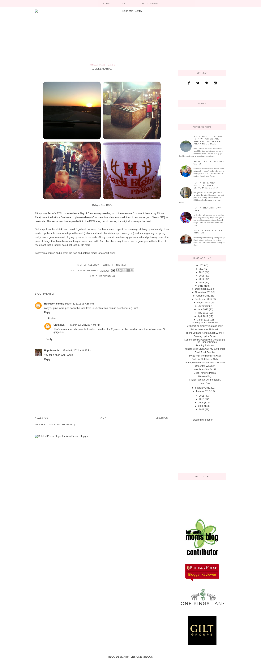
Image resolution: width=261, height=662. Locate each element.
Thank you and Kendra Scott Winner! (205, 333)
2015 (201, 275)
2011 (201, 395)
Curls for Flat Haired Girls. (205, 359)
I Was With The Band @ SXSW (205, 355)
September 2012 (203, 299)
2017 (202, 269)
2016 (201, 272)
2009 (200, 402)
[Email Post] (113, 270)
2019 (202, 265)
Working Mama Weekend (205, 322)
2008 (200, 406)
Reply (47, 312)
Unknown (59, 324)
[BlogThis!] (121, 270)
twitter (106, 265)
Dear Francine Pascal (205, 373)
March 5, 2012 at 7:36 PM (79, 303)
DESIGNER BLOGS (141, 656)
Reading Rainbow (204, 345)
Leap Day (205, 383)
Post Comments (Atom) (62, 424)
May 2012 (203, 313)
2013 (201, 282)
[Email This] (117, 270)
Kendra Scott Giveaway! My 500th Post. (205, 349)
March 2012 (203, 319)
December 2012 (203, 289)
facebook (93, 265)
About (126, 3)
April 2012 (203, 316)
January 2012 (203, 391)
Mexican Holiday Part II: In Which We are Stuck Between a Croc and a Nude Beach (209, 140)
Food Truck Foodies (205, 352)
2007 (201, 409)
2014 (201, 279)
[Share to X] (125, 270)
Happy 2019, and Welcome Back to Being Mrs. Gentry (206, 185)
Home (106, 3)
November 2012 (203, 292)
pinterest (120, 265)
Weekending (107, 276)
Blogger (208, 419)
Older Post (162, 418)
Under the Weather (205, 366)
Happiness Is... (53, 350)
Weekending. (205, 376)
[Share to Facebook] (128, 270)
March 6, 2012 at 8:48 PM (77, 350)
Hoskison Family (54, 303)
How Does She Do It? (205, 369)
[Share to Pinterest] (132, 270)
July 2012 (204, 306)
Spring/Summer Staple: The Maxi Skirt (205, 362)
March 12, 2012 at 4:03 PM (85, 324)
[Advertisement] (197, 447)
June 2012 (202, 309)
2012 (200, 286)
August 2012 (203, 302)
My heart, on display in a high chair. (205, 326)
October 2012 (203, 295)
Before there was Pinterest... (205, 329)
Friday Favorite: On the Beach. (205, 379)
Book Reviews (150, 3)
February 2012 (203, 387)
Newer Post (42, 418)
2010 (201, 399)
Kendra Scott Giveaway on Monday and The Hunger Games (204, 340)
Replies (52, 318)
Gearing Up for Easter (205, 336)
